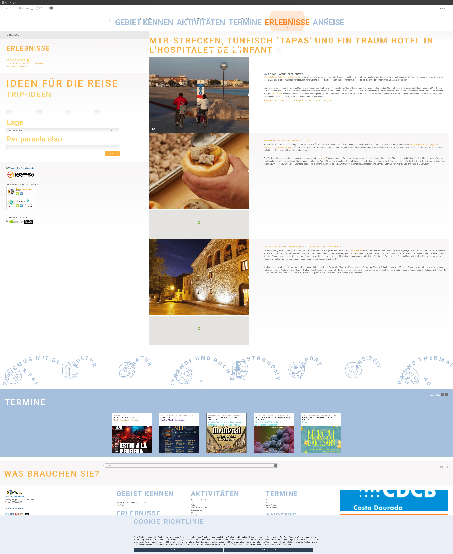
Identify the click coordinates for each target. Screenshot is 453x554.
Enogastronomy (197, 510)
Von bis (177, 415)
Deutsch (442, 9)
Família (163, 420)
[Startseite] (226, 29)
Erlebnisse (28, 48)
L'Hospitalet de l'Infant (304, 100)
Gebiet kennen (145, 493)
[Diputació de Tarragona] (226, 2)
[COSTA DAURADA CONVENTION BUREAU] (394, 500)
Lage (14, 122)
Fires (257, 422)
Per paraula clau (34, 139)
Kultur (193, 502)
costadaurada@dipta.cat (14, 508)
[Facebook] (9, 8)
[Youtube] (13, 8)
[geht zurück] (278, 50)
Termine (25, 402)
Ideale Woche (271, 505)
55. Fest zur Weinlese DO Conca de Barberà (273, 419)
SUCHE (111, 153)
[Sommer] (9, 112)
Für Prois (120, 505)
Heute (268, 500)
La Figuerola (328, 100)
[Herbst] (39, 112)
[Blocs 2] (199, 277)
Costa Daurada (286, 100)
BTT (277, 100)
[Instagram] (16, 8)
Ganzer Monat (271, 507)
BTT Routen (277, 94)
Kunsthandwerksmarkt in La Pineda (317, 419)
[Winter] (68, 112)
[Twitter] (6, 8)
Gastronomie (272, 425)
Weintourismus (275, 422)
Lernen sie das (122, 500)
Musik (115, 420)
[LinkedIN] (20, 8)
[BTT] (199, 95)
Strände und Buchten (199, 507)
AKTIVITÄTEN (215, 493)
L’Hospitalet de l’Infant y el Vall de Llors (281, 77)
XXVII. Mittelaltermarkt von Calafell (223, 419)
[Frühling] (97, 112)
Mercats (211, 422)
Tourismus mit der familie (200, 500)
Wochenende (271, 502)
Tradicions (223, 425)
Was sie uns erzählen (17, 66)
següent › (446, 394)
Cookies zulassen (178, 550)
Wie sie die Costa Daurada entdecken (131, 502)
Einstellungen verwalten (268, 550)
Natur (193, 505)
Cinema (135, 420)
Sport (193, 512)
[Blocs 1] (199, 171)
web (323, 158)
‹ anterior (442, 394)
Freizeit (194, 515)
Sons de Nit (166, 418)
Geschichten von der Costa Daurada (25, 63)
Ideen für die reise (15, 60)
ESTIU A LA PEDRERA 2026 (125, 418)
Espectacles (125, 420)
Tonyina (318, 100)
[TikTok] (23, 8)
